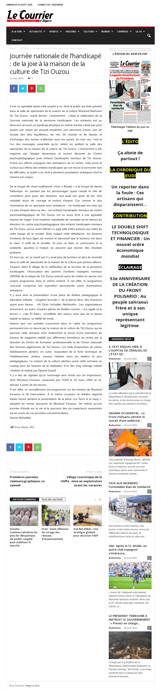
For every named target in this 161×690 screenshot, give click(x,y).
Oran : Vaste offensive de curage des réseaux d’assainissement (55, 534)
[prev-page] (95, 500)
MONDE (105, 31)
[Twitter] (23, 89)
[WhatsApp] (41, 89)
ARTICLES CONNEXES (24, 499)
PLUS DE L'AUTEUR (52, 499)
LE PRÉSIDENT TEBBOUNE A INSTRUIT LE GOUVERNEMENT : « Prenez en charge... (129, 619)
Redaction (115, 358)
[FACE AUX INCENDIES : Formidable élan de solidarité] (130, 509)
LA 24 (138, 31)
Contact (17, 40)
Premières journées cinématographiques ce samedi (27, 481)
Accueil (13, 48)
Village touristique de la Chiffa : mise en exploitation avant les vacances (81, 481)
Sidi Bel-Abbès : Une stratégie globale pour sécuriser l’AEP (85, 532)
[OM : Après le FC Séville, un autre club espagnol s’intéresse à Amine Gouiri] (130, 575)
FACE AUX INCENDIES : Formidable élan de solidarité (130, 485)
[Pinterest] (32, 89)
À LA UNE (17, 31)
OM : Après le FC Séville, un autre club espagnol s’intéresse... (128, 549)
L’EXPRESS (122, 31)
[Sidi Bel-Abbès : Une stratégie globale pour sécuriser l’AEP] (87, 515)
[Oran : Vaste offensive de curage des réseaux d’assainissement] (56, 515)
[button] (149, 36)
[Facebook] (14, 89)
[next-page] (100, 500)
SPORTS (53, 31)
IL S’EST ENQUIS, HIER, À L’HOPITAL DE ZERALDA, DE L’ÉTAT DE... (128, 350)
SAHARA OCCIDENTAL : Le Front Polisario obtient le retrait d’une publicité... (127, 416)
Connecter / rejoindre (50, 4)
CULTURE (88, 31)
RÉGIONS (71, 31)
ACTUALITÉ (35, 31)
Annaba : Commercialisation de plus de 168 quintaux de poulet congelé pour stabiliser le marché (23, 537)
